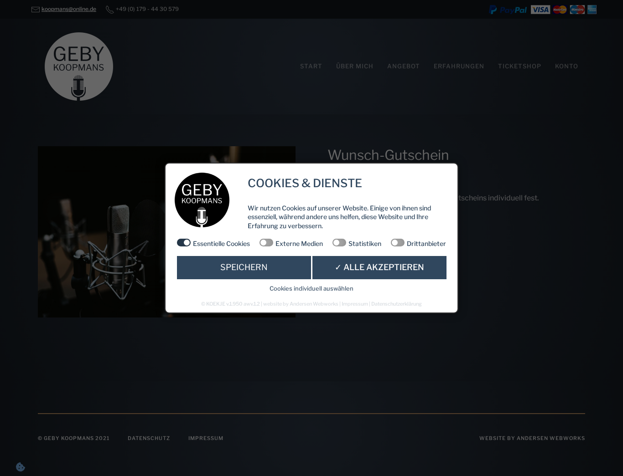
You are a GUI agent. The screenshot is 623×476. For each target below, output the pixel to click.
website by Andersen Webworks (532, 438)
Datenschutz (149, 438)
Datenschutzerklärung (396, 304)
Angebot (403, 66)
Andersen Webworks (314, 304)
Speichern (244, 267)
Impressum (205, 438)
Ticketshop (519, 66)
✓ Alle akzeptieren (379, 267)
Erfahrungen (459, 66)
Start (311, 66)
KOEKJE (215, 304)
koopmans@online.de (69, 8)
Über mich (355, 66)
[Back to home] (79, 66)
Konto (566, 66)
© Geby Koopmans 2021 (73, 438)
